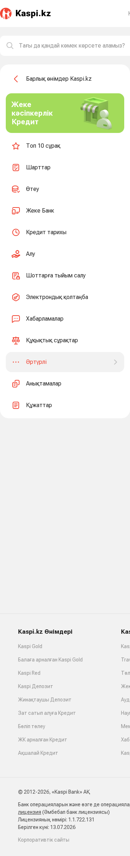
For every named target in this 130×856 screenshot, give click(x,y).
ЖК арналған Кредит (42, 740)
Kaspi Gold (30, 646)
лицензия (29, 812)
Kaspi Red (29, 673)
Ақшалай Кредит (38, 753)
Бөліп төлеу (31, 726)
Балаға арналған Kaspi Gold (50, 660)
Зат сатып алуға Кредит (47, 713)
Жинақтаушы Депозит (45, 700)
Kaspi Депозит (35, 686)
